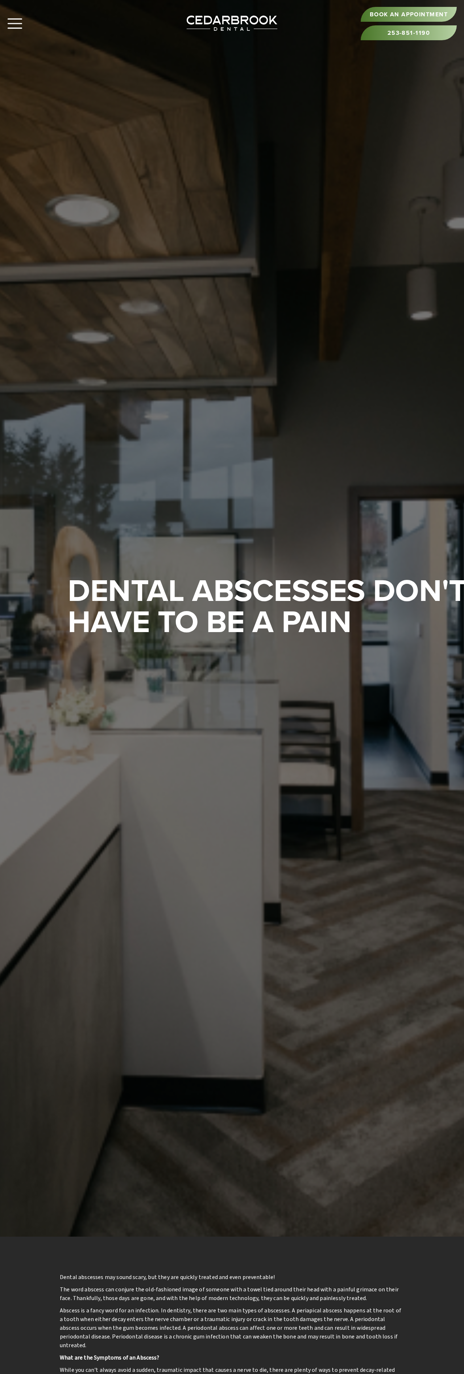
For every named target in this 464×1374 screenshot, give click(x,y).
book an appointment (409, 14)
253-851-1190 (409, 33)
